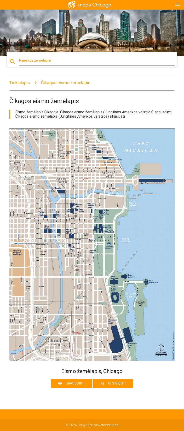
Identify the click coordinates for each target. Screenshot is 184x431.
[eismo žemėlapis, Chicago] (92, 360)
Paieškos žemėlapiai (35, 60)
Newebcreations (106, 425)
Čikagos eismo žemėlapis (65, 82)
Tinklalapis (19, 82)
